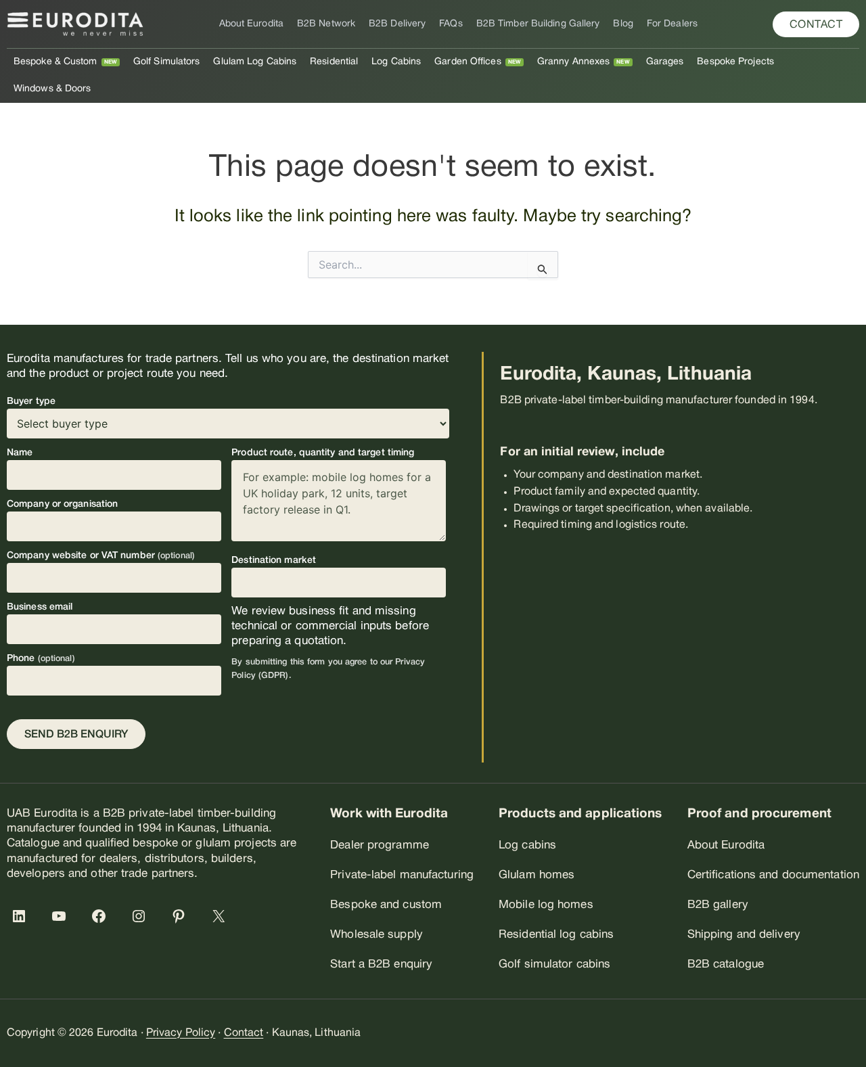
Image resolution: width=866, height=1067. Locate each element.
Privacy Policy (180, 1033)
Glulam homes (536, 875)
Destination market (273, 560)
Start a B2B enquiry (381, 964)
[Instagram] (141, 916)
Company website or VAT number (101, 555)
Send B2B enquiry (76, 735)
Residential (334, 62)
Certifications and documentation (773, 875)
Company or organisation (62, 504)
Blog (623, 24)
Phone (41, 658)
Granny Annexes (573, 62)
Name (19, 453)
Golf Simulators (166, 62)
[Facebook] (101, 916)
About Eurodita (251, 24)
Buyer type (31, 401)
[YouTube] (61, 916)
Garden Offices (467, 62)
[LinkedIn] (22, 916)
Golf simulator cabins (554, 964)
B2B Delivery (397, 24)
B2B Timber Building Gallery (538, 24)
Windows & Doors (52, 89)
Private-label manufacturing (402, 875)
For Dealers (672, 24)
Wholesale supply (376, 935)
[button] (816, 24)
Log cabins (527, 845)
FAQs (450, 24)
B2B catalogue (725, 964)
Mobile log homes (546, 905)
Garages (665, 62)
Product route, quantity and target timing (322, 453)
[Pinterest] (181, 916)
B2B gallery (717, 905)
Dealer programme (379, 845)
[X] (221, 916)
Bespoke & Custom (55, 62)
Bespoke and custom (386, 905)
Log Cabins (396, 62)
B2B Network (326, 24)
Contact (244, 1033)
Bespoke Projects (735, 62)
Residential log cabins (556, 935)
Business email (39, 607)
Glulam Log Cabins (254, 62)
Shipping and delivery (743, 935)
